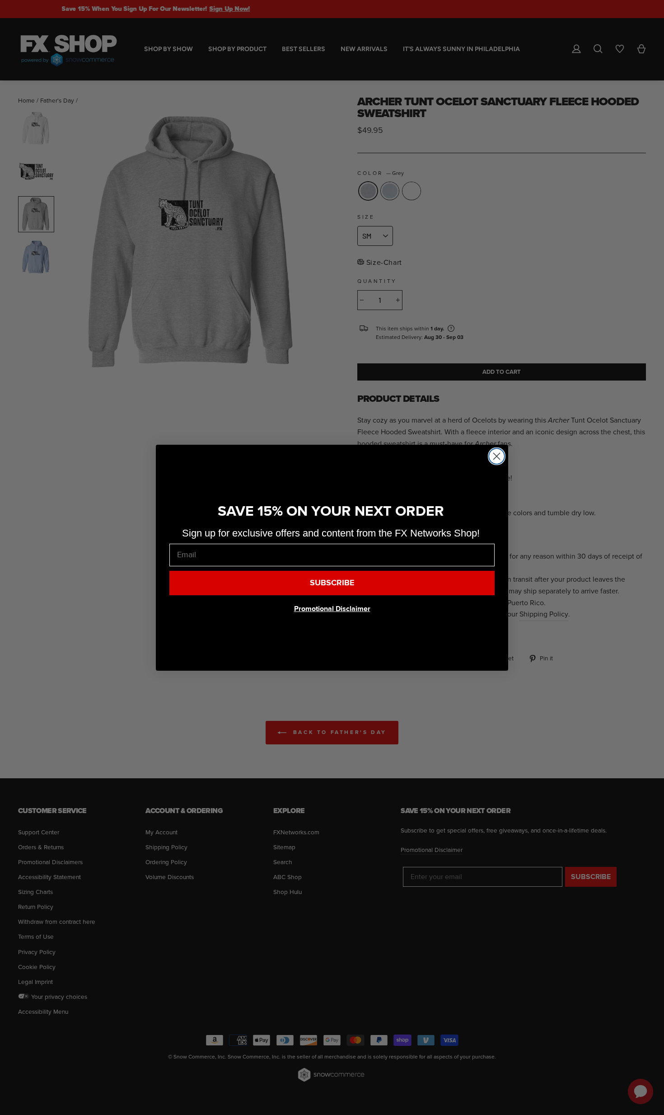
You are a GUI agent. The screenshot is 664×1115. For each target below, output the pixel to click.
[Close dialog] (497, 456)
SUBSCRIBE (332, 583)
